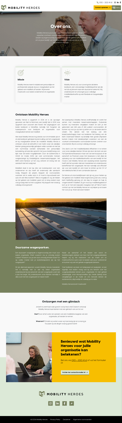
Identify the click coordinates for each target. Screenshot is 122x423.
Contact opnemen (101, 7)
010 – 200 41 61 (105, 2)
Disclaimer (66, 419)
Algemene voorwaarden (82, 419)
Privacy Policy (55, 419)
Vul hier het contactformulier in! (73, 372)
